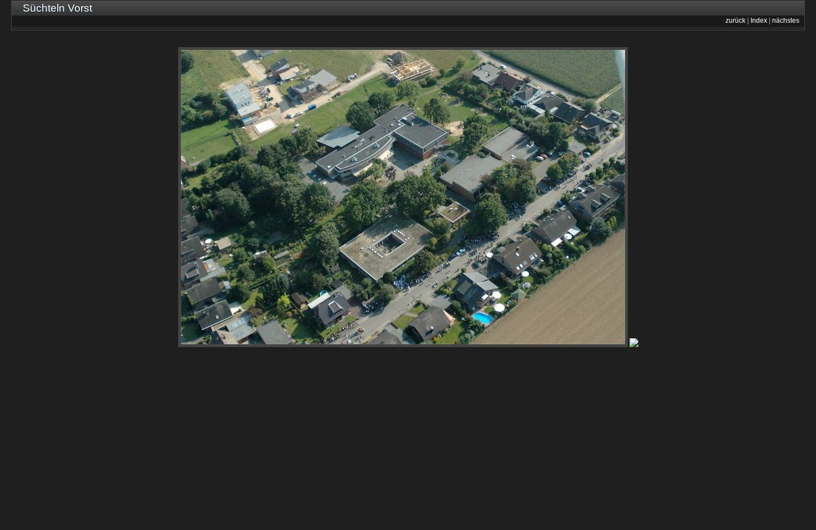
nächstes (785, 20)
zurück (736, 20)
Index (758, 20)
